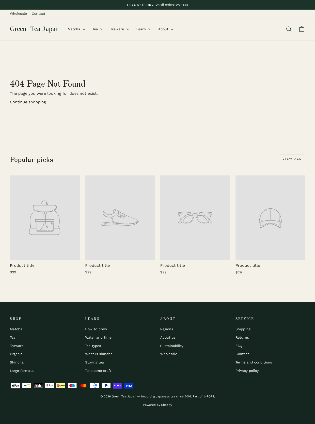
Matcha (74, 29)
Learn (141, 29)
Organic (16, 354)
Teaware (117, 29)
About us (167, 337)
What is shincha (98, 354)
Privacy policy (247, 371)
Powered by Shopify (157, 405)
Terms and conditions (254, 362)
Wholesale (18, 14)
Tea (96, 29)
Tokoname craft (98, 371)
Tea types (93, 346)
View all (292, 158)
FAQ (239, 346)
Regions (166, 329)
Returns (242, 337)
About (164, 29)
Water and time (98, 337)
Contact (38, 14)
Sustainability (171, 346)
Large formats (21, 371)
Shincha (17, 362)
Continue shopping (28, 102)
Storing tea (94, 362)
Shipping (243, 329)
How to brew (96, 329)
